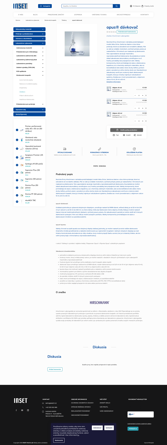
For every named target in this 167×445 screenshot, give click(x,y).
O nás (20, 15)
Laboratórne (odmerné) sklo (26, 56)
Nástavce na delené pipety (28, 84)
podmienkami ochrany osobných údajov (139, 423)
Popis (95, 166)
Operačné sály (21, 109)
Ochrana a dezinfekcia (24, 38)
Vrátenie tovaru (99, 15)
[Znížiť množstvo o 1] (135, 95)
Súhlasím (109, 428)
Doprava (78, 15)
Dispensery (23, 88)
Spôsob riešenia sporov (81, 407)
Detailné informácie (114, 82)
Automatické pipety (26, 80)
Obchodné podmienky (80, 415)
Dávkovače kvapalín (23, 75)
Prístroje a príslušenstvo (24, 34)
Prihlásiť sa (133, 429)
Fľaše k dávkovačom (26, 95)
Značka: (118, 36)
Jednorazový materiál (24, 48)
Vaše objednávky (106, 411)
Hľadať (116, 6)
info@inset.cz (51, 403)
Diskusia (102, 166)
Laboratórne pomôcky (24, 63)
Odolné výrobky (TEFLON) (25, 67)
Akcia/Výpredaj (123, 15)
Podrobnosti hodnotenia (127, 32)
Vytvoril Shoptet (149, 442)
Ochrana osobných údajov (82, 403)
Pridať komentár (55, 369)
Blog (35, 15)
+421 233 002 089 (51, 407)
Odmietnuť (97, 428)
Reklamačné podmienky (80, 411)
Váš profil (104, 407)
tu (78, 435)
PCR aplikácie (21, 71)
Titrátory (22, 92)
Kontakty (145, 15)
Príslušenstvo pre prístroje (25, 104)
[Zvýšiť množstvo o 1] (142, 95)
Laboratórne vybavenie (24, 43)
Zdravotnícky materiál (23, 29)
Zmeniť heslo (105, 403)
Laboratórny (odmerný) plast (26, 60)
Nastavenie (59, 440)
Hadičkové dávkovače (26, 99)
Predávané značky (56, 15)
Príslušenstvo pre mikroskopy (26, 52)
